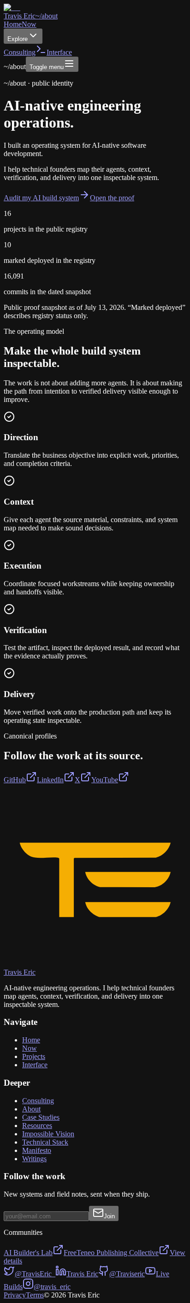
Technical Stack (45, 1142)
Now (29, 24)
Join (109, 1216)
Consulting (20, 52)
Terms (35, 1295)
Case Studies (40, 1117)
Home (13, 24)
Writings (34, 1159)
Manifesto (36, 1150)
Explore (17, 38)
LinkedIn (50, 780)
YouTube (104, 780)
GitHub (15, 780)
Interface (35, 1065)
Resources (37, 1125)
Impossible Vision (48, 1134)
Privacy (15, 1295)
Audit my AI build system (41, 198)
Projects (33, 1056)
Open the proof (112, 198)
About (31, 1109)
